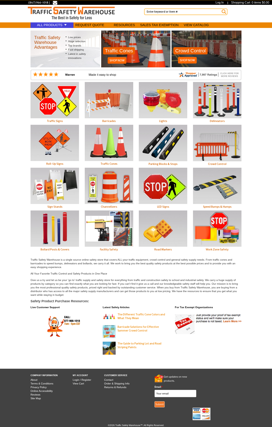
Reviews (35, 394)
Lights (163, 121)
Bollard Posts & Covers (55, 249)
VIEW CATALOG (196, 25)
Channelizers (109, 206)
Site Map (36, 398)
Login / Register (82, 379)
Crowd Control (217, 163)
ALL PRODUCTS (50, 25)
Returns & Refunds (115, 387)
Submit (159, 404)
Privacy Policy (39, 387)
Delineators (217, 121)
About (34, 379)
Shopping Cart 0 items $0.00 (249, 2)
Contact (108, 379)
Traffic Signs (55, 121)
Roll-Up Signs (54, 163)
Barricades (109, 121)
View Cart (78, 383)
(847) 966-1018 (38, 2)
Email (159, 387)
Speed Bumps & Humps (217, 206)
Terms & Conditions (42, 383)
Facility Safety (109, 249)
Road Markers (163, 249)
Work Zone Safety (217, 249)
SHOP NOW (117, 60)
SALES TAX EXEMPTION (159, 25)
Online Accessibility (42, 390)
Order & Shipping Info (117, 383)
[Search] (223, 11)
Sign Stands (54, 206)
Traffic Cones (108, 163)
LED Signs (163, 206)
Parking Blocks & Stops (163, 163)
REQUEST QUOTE (89, 25)
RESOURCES (124, 25)
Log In (220, 2)
